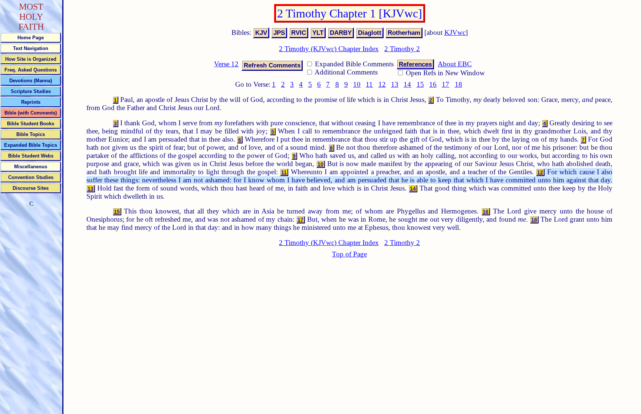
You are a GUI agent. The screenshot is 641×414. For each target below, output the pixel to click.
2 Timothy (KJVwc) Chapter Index (329, 49)
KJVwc (455, 32)
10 (357, 84)
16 (433, 84)
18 (458, 84)
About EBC (455, 64)
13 (394, 84)
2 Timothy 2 (402, 49)
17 (445, 84)
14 (407, 84)
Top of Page (349, 254)
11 (369, 84)
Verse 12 (226, 64)
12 (382, 84)
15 (420, 84)
